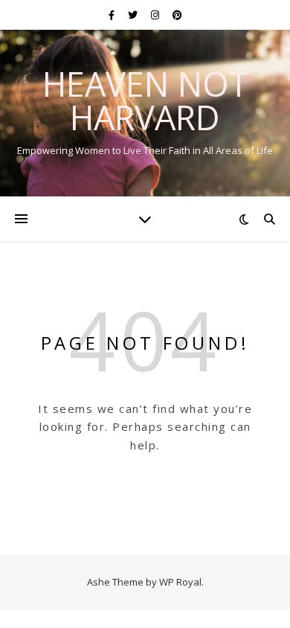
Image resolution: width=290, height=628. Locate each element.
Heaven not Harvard (145, 100)
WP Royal (180, 582)
